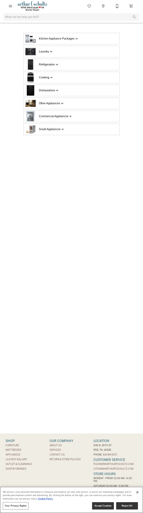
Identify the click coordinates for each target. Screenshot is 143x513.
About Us (56, 445)
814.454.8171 (110, 454)
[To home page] (32, 6)
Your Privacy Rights (16, 505)
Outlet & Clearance (19, 464)
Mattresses (13, 449)
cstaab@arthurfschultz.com (113, 468)
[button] (10, 6)
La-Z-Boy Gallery (16, 459)
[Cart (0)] (131, 6)
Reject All (127, 505)
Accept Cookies (103, 505)
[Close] (137, 492)
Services (55, 449)
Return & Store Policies (65, 459)
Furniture (12, 445)
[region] (71, 500)
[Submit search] (134, 17)
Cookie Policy (45, 498)
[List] (89, 6)
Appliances (13, 454)
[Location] (103, 6)
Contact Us (57, 454)
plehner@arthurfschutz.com (113, 464)
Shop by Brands (16, 468)
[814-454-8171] (117, 6)
